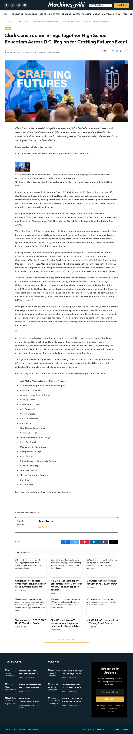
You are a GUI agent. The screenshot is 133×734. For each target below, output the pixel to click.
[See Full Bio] (51, 527)
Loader (42, 14)
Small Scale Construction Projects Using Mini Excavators (30, 700)
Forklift (86, 14)
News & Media (120, 14)
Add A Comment (66, 640)
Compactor (31, 14)
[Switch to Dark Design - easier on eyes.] (131, 14)
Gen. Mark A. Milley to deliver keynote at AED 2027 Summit (102, 582)
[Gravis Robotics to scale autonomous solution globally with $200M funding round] (30, 568)
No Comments (54, 53)
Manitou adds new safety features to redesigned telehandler (28, 672)
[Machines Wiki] (66, 5)
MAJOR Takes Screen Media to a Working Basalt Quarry (102, 621)
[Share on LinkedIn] (121, 51)
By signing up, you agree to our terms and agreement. (111, 708)
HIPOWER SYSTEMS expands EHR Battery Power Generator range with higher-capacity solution (66, 585)
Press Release (102, 730)
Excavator (17, 14)
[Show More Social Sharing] (126, 51)
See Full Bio (43, 527)
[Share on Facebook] (113, 51)
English (99, 5)
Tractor (66, 14)
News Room (16, 53)
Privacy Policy (114, 708)
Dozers (76, 14)
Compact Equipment (27, 705)
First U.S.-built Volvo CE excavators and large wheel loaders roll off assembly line (65, 623)
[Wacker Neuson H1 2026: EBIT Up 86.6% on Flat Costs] (30, 607)
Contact (125, 730)
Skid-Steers (53, 14)
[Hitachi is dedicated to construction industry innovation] (11, 687)
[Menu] (5, 14)
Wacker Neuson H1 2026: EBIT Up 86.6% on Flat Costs (30, 621)
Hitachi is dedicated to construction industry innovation (30, 686)
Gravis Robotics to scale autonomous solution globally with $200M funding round (30, 583)
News (8, 28)
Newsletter (121, 5)
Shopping (107, 14)
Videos (96, 14)
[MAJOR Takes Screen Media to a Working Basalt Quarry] (102, 607)
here (37, 512)
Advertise (115, 730)
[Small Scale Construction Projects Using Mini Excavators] (11, 701)
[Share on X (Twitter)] (117, 51)
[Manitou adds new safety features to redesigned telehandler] (11, 673)
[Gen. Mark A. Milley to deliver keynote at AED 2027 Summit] (102, 568)
